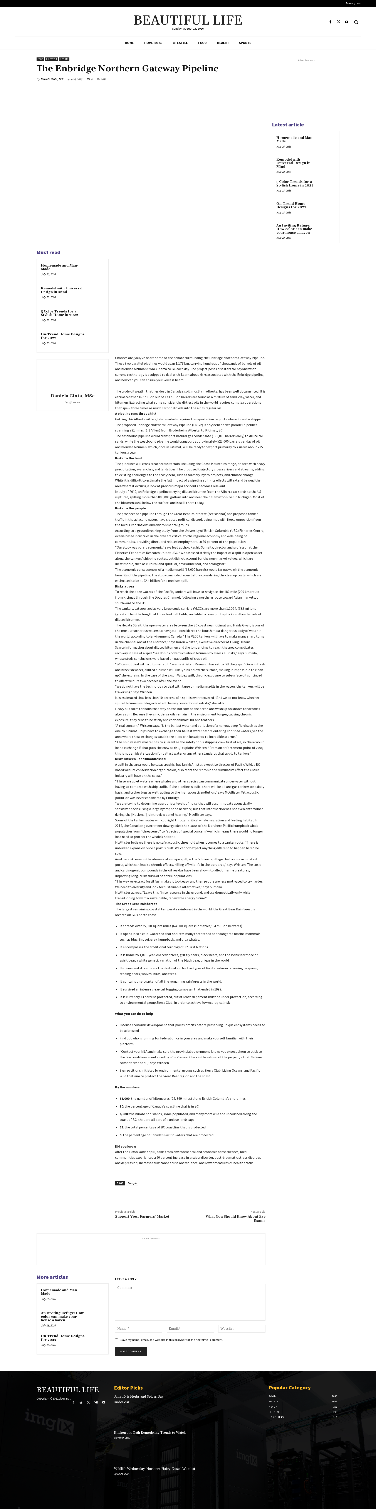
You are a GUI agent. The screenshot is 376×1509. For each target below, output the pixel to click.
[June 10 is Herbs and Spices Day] (247, 1409)
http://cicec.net (72, 402)
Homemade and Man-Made (59, 267)
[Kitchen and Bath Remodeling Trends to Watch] (247, 1445)
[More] (260, 79)
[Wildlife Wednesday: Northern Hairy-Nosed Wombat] (247, 1481)
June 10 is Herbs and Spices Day (138, 1397)
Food (40, 59)
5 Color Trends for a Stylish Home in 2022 (59, 313)
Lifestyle (51, 59)
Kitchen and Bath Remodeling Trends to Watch (150, 1433)
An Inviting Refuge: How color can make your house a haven (62, 1316)
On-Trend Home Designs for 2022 (62, 336)
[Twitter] (339, 22)
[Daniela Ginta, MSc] (72, 377)
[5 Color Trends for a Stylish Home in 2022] (96, 317)
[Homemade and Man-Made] (96, 271)
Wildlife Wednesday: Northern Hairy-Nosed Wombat (154, 1469)
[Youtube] (347, 22)
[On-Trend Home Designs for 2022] (96, 340)
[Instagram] (81, 1402)
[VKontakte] (96, 1402)
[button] (356, 22)
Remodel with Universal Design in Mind (61, 290)
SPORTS (64, 59)
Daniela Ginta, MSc (52, 79)
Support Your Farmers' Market (142, 1216)
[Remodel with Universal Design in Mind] (96, 294)
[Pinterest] (240, 79)
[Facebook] (330, 22)
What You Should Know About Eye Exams (235, 1218)
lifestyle (132, 1183)
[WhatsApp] (250, 79)
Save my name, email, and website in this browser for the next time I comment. (172, 1340)
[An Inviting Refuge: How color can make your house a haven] (96, 1319)
